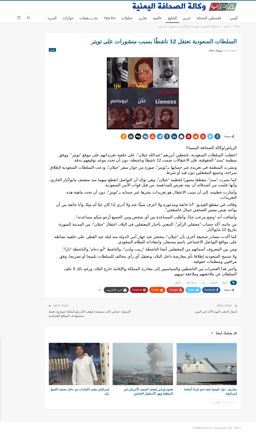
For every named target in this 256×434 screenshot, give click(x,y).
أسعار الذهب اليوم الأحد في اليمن (216, 311)
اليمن (234, 18)
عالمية (157, 18)
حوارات (68, 18)
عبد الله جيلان (191, 283)
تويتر (203, 283)
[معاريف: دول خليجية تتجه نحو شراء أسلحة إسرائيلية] (207, 364)
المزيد (52, 18)
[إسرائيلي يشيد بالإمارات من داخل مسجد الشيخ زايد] (79, 364)
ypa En (110, 18)
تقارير (142, 18)
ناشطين (177, 283)
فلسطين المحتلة (209, 18)
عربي (187, 18)
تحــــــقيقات (88, 18)
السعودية (213, 283)
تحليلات (127, 18)
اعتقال (224, 283)
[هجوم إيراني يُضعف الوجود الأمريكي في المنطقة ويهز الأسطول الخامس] (143, 364)
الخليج (172, 18)
